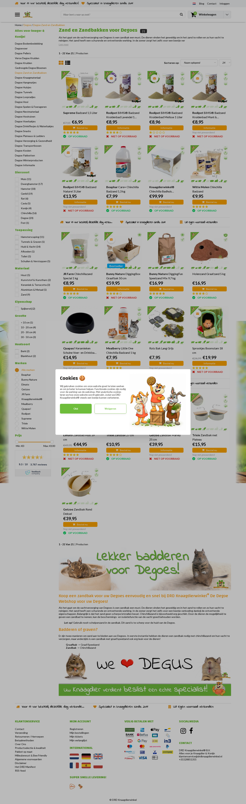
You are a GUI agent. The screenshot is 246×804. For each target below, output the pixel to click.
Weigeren (110, 408)
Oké (75, 408)
